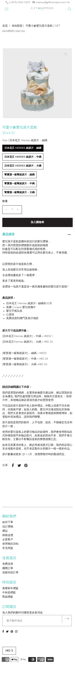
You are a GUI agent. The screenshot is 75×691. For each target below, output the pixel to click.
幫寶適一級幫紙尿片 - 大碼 (19, 192)
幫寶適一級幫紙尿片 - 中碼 (19, 183)
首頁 (5, 25)
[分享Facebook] (13, 465)
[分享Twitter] (19, 465)
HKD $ (9, 650)
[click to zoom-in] (66, 54)
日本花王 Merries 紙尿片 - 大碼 (22, 166)
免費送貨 (7, 564)
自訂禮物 (7, 526)
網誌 (5, 531)
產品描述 (8, 234)
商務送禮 (7, 535)
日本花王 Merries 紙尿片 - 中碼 (22, 157)
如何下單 (7, 522)
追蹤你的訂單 (10, 572)
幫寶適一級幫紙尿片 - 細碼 (19, 174)
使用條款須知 (10, 543)
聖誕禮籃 (7, 597)
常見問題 (7, 548)
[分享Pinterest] (26, 465)
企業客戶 (7, 539)
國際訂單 (7, 568)
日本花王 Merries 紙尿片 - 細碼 (22, 148)
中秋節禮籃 (9, 592)
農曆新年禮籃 (10, 588)
